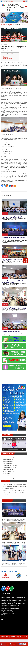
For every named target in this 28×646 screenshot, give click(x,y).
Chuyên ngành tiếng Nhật (8, 461)
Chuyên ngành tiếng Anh (8, 459)
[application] (14, 444)
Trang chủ (3, 24)
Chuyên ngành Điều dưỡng (8, 478)
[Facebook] (2, 186)
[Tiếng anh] (26, 1)
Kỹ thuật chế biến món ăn (8, 469)
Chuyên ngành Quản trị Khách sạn (10, 465)
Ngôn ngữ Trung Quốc (5, 38)
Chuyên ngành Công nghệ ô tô (9, 473)
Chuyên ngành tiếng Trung (8, 457)
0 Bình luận (13, 50)
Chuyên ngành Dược (7, 475)
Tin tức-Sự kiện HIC (4, 40)
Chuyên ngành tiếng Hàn (8, 463)
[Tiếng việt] (24, 1)
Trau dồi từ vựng (5, 59)
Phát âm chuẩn (5, 57)
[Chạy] (3, 449)
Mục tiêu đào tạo (6, 494)
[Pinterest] (12, 186)
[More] (15, 186)
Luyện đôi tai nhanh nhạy (7, 58)
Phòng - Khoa (13, 38)
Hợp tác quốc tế (7, 500)
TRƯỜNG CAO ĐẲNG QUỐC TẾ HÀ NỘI (15, 7)
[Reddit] (7, 186)
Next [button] (26, 17)
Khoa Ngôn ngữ (14, 36)
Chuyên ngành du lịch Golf (8, 471)
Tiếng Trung (19, 38)
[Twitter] (5, 186)
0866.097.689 (10, 1)
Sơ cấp (4, 497)
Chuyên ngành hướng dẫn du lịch (9, 467)
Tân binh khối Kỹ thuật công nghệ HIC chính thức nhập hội (14, 484)
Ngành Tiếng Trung (21, 36)
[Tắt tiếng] (22, 449)
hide (12, 53)
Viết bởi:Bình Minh (5, 50)
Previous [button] (1, 17)
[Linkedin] (10, 186)
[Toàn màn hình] (24, 449)
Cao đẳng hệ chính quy (10, 24)
